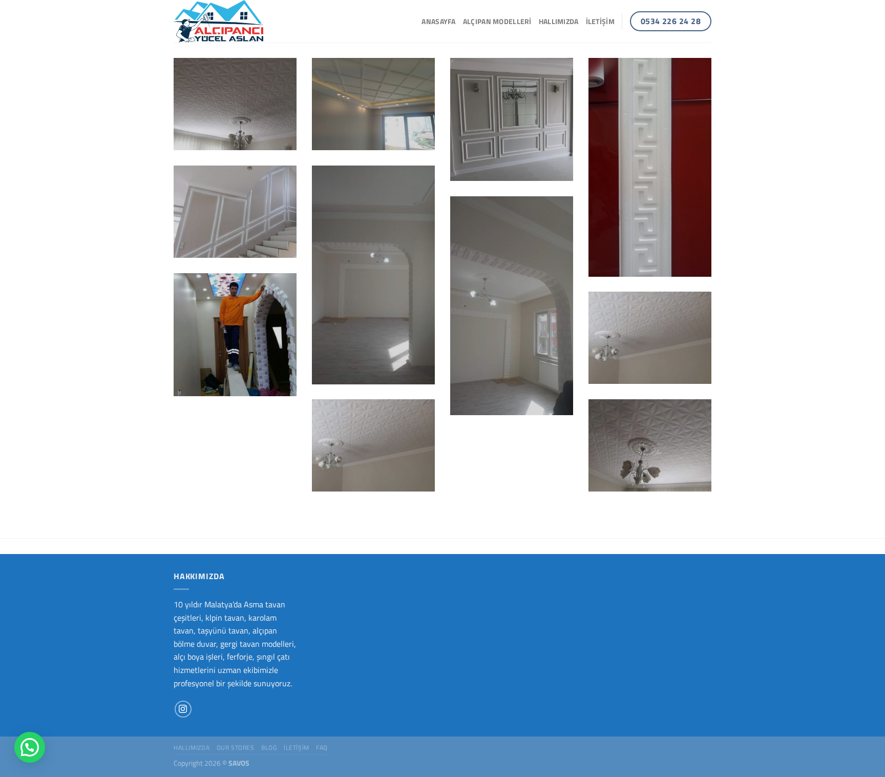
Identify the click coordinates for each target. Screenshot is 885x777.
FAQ (322, 747)
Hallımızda (559, 21)
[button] (29, 747)
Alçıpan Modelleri (497, 21)
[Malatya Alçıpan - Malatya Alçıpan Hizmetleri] (225, 21)
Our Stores (236, 747)
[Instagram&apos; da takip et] (183, 709)
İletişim (600, 21)
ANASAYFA (438, 21)
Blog (269, 747)
